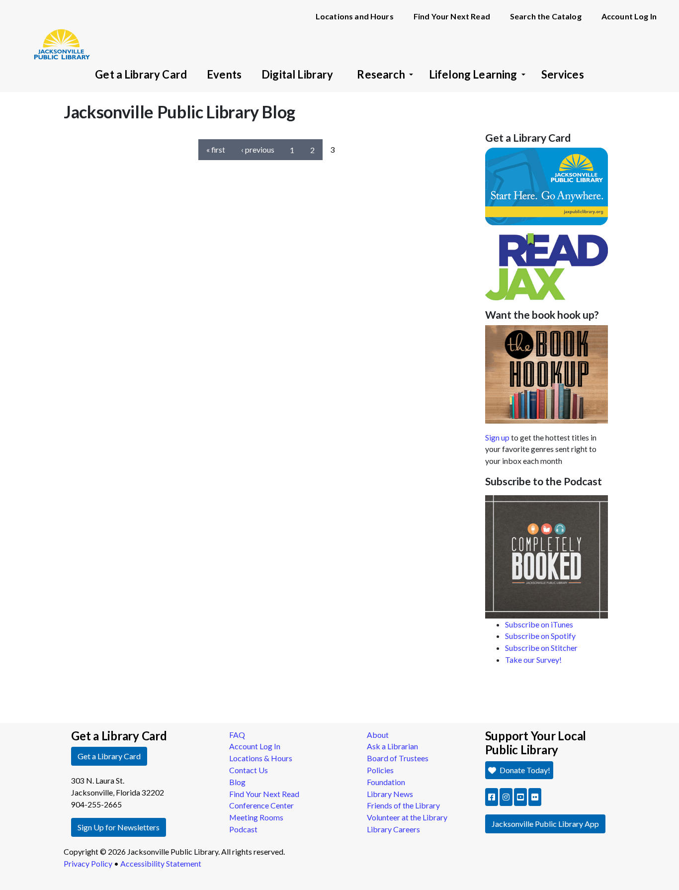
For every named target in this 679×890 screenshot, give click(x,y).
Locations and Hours (355, 16)
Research (381, 74)
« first (215, 149)
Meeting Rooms (256, 817)
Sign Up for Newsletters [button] (119, 827)
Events (224, 74)
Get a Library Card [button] (109, 756)
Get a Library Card (141, 74)
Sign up (497, 437)
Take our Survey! (533, 659)
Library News (390, 794)
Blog (237, 782)
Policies (380, 770)
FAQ (237, 734)
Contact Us (248, 770)
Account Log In (629, 16)
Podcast (243, 829)
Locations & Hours (260, 758)
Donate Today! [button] (524, 770)
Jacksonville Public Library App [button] (545, 823)
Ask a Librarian (392, 746)
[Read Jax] (546, 265)
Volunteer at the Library (407, 817)
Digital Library (297, 74)
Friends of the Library (403, 805)
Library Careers (393, 829)
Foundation (386, 782)
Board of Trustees (397, 758)
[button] (491, 797)
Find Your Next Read (452, 16)
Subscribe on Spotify (540, 635)
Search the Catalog (546, 16)
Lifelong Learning (473, 74)
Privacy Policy (88, 863)
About (378, 734)
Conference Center (261, 805)
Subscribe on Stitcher (541, 647)
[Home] (57, 29)
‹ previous (257, 149)
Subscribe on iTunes (539, 624)
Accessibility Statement (160, 863)
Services (562, 74)
